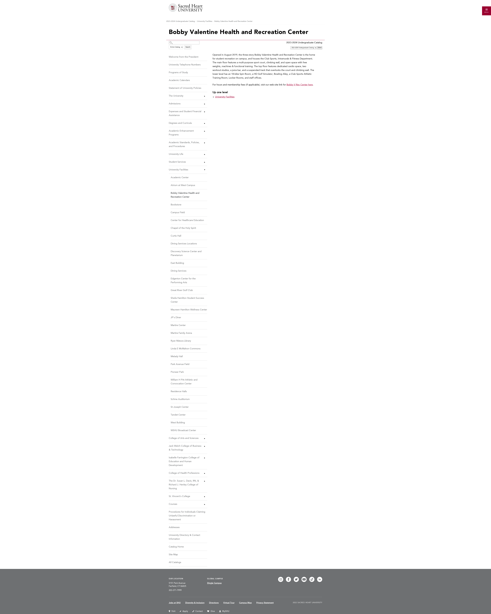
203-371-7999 (175, 590)
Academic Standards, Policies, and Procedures (184, 144)
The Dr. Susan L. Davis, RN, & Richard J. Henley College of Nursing (184, 485)
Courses (173, 504)
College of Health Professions (184, 473)
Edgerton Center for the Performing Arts (183, 281)
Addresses (174, 527)
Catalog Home (176, 547)
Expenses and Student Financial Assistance (185, 113)
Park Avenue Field (180, 364)
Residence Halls (179, 391)
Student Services (177, 162)
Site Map (173, 554)
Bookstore (176, 205)
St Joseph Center (180, 407)
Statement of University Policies (185, 88)
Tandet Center (178, 415)
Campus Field (178, 212)
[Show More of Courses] (204, 504)
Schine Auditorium (180, 399)
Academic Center (180, 177)
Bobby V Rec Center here (300, 85)
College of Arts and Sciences (184, 438)
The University (176, 96)
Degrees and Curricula (180, 123)
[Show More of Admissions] (204, 104)
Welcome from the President (183, 57)
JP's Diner (176, 317)
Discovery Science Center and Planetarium (186, 253)
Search (188, 47)
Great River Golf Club (182, 290)
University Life (176, 154)
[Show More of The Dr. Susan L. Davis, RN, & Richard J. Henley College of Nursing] (204, 481)
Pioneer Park (177, 372)
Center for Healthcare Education (187, 220)
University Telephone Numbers (185, 65)
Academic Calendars (179, 80)
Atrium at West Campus (183, 185)
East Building (177, 263)
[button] (486, 10)
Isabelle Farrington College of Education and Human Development (184, 461)
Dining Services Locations (184, 244)
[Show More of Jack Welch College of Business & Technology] (204, 446)
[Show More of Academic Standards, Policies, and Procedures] (204, 143)
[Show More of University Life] (204, 154)
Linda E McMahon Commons (185, 349)
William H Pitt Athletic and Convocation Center (184, 382)
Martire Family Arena (181, 333)
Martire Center (178, 325)
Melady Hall (177, 356)
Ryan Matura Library (181, 341)
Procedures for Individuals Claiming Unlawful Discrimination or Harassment (187, 516)
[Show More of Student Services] (204, 162)
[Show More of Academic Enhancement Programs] (204, 131)
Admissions (175, 104)
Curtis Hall (176, 236)
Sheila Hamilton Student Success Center (187, 300)
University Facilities (204, 21)
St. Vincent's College (179, 496)
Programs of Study (178, 72)
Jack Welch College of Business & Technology (185, 448)
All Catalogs (175, 562)
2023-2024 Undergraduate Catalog (180, 21)
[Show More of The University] (204, 96)
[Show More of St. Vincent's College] (204, 496)
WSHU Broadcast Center (183, 430)
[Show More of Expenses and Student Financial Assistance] (204, 112)
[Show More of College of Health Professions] (204, 473)
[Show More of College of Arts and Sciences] (204, 438)
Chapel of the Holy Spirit (183, 228)
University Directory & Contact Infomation (184, 537)
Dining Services (178, 271)
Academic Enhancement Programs (181, 133)
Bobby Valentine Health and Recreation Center (185, 195)
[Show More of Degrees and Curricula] (204, 123)
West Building (178, 423)
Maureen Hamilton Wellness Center (189, 310)
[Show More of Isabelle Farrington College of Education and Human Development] (204, 458)
